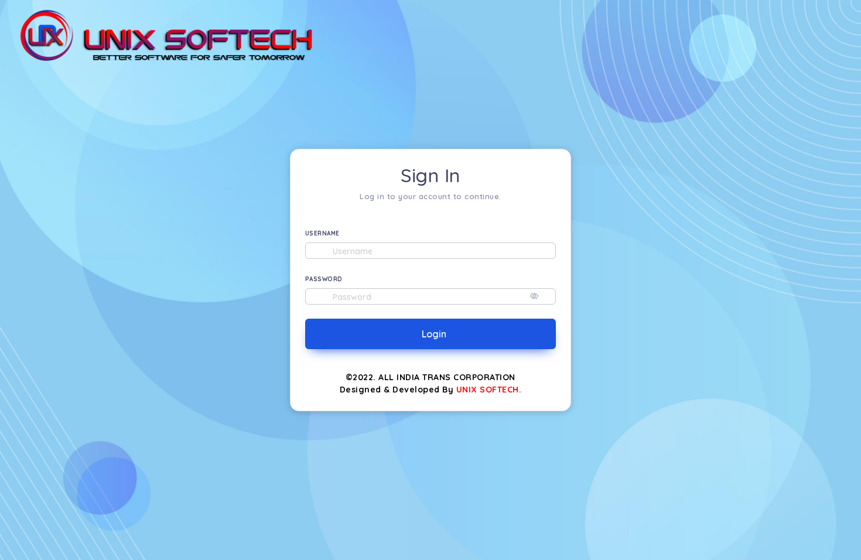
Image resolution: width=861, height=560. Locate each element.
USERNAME (322, 233)
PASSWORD (324, 279)
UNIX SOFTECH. (489, 389)
